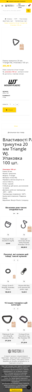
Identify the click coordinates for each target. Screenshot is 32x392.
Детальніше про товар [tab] (16, 132)
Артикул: (5, 91)
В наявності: (6, 95)
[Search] (28, 10)
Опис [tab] (16, 126)
